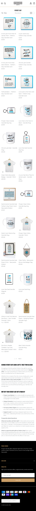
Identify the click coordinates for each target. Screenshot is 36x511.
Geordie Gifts (8, 505)
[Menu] (2, 3)
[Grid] (31, 13)
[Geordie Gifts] (18, 3)
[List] (34, 13)
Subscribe (18, 480)
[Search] (6, 3)
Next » (20, 358)
